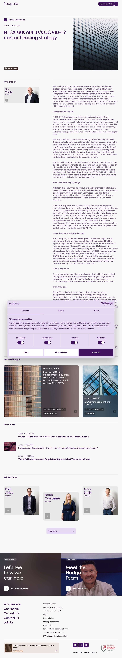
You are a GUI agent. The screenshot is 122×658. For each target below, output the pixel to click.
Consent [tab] (25, 311)
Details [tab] (61, 311)
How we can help (106, 4)
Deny (26, 352)
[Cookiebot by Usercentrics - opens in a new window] (102, 304)
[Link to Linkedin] (75, 645)
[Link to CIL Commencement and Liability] (100, 391)
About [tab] (96, 311)
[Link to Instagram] (80, 645)
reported (101, 241)
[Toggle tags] (55, 413)
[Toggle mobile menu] (116, 4)
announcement (81, 98)
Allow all (95, 352)
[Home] (50, 3)
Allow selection (61, 352)
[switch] (47, 342)
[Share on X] (115, 347)
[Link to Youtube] (86, 645)
